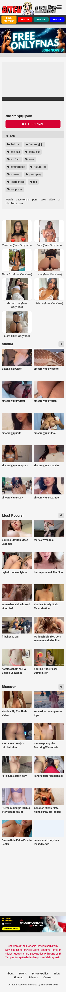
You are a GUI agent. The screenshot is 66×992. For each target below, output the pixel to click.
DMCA (22, 973)
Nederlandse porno (33, 957)
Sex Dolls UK (15, 945)
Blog (57, 973)
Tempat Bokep (13, 957)
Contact (48, 977)
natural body (17, 166)
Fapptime (44, 949)
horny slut (34, 151)
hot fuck (15, 159)
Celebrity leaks (52, 957)
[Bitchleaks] (29, 9)
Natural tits (39, 166)
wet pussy (16, 189)
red (35, 181)
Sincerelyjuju (36, 144)
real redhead (17, 181)
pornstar (15, 174)
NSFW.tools (29, 945)
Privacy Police (40, 973)
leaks (31, 159)
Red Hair (15, 144)
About (10, 973)
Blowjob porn (44, 945)
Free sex (25, 19)
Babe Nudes (36, 953)
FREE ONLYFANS (9, 19)
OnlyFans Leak (52, 953)
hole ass (15, 151)
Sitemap (18, 977)
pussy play (34, 174)
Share (11, 135)
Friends (33, 977)
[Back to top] (59, 984)
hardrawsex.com (29, 949)
